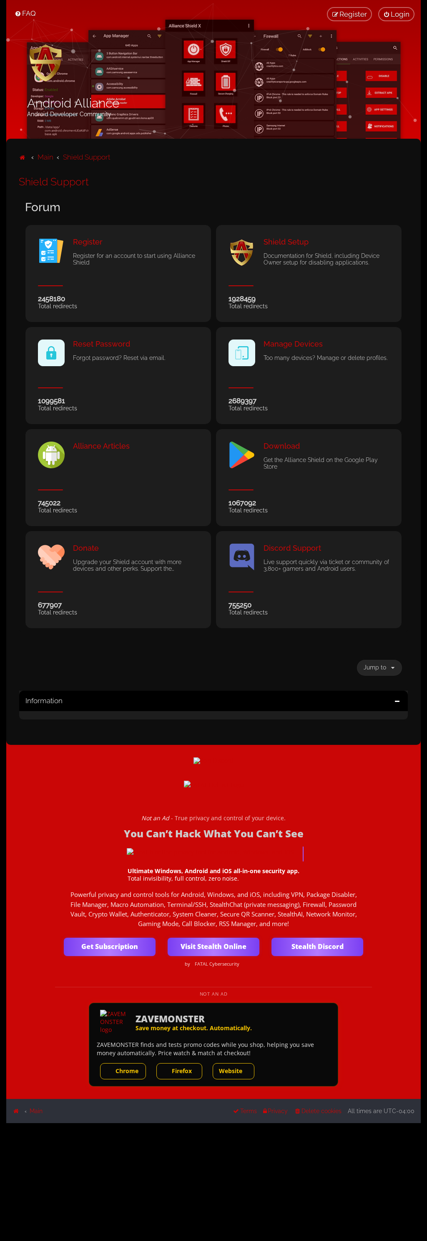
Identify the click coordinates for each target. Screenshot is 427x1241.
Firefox (182, 1071)
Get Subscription (109, 946)
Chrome (127, 1071)
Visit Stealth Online (213, 946)
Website (230, 1071)
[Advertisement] (213, 1181)
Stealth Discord (317, 946)
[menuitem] (25, 13)
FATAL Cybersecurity (217, 964)
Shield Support (54, 181)
